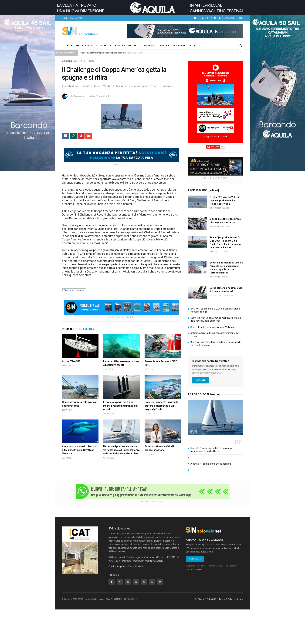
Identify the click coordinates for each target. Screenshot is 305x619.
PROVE (132, 45)
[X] (203, 18)
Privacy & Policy (226, 599)
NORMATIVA (147, 45)
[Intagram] (211, 18)
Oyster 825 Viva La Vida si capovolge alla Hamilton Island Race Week (111, 53)
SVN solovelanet (69, 61)
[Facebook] (199, 18)
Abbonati (195, 559)
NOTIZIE (67, 45)
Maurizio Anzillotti (154, 560)
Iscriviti (201, 380)
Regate (91, 61)
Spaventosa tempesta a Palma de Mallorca (212, 327)
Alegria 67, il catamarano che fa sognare (210, 464)
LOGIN (240, 18)
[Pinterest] (215, 18)
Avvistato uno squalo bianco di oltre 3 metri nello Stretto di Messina (79, 450)
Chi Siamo (199, 599)
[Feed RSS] (219, 18)
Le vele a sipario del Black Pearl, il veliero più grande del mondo (120, 406)
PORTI (194, 45)
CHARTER (163, 45)
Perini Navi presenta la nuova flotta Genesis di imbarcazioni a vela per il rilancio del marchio (121, 450)
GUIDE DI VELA (84, 45)
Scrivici (240, 599)
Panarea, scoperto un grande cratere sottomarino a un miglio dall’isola (161, 406)
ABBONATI (229, 18)
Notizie (82, 61)
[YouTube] (195, 18)
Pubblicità (211, 599)
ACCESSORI (179, 45)
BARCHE (120, 45)
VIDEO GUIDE (104, 45)
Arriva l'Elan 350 (71, 361)
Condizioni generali (118, 566)
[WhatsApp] (207, 18)
